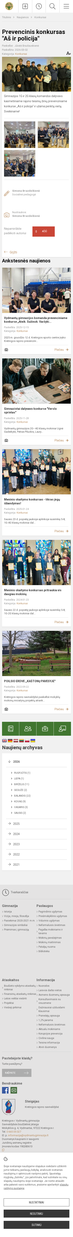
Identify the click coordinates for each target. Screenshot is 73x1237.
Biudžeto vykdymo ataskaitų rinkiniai (20, 987)
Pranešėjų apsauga (49, 1015)
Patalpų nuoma (47, 946)
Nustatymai (36, 1202)
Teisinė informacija (49, 1042)
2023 (16, 844)
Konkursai (40, 17)
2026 (16, 761)
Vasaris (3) (21, 807)
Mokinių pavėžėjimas (50, 937)
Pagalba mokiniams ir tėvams (51, 931)
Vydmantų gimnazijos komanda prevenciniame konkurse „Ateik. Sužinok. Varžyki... (35, 319)
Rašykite (10, 1072)
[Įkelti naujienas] (25, 6)
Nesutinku (36, 1213)
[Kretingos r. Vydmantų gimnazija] (9, 6)
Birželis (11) (21, 784)
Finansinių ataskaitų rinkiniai (20, 994)
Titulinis (7, 17)
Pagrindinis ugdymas (50, 911)
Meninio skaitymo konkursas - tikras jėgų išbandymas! (32, 501)
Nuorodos (44, 985)
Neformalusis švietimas (52, 925)
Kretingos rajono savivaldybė (42, 1106)
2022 (16, 854)
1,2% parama (46, 1020)
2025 (16, 823)
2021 (16, 864)
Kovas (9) (20, 801)
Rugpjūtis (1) (22, 772)
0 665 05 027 (13, 1131)
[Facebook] (5, 1090)
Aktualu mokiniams (49, 1029)
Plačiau (59, 349)
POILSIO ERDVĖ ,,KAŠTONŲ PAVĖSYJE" (29, 681)
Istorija (8, 911)
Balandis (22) (22, 795)
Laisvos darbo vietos (50, 990)
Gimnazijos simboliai (16, 925)
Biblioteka (44, 951)
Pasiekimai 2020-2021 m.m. (19, 920)
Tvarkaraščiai (19, 892)
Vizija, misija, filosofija (16, 916)
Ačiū (41, 231)
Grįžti (13, 252)
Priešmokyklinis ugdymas (53, 916)
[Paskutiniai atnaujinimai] (39, 6)
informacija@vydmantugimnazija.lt (28, 1135)
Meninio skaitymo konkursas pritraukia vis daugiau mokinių (32, 592)
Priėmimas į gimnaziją (16, 929)
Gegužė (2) (20, 790)
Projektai (9, 1003)
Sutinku (37, 1225)
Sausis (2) (20, 813)
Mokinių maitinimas (50, 942)
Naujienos (23, 17)
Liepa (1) (19, 778)
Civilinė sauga (46, 1038)
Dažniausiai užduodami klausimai (52, 1009)
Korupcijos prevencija (50, 1033)
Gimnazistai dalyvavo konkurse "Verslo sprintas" (30, 410)
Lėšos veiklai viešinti (15, 998)
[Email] (14, 1090)
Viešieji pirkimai (12, 1007)
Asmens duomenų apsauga (54, 994)
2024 (16, 834)
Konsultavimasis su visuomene (50, 1001)
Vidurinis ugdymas (49, 920)
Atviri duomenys (48, 1047)
